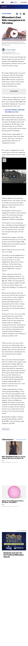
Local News (6, 13)
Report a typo (6, 429)
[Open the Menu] (2, 2)
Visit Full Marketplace (21, 439)
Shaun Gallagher (11, 49)
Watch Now (23, 2)
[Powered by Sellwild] (24, 530)
